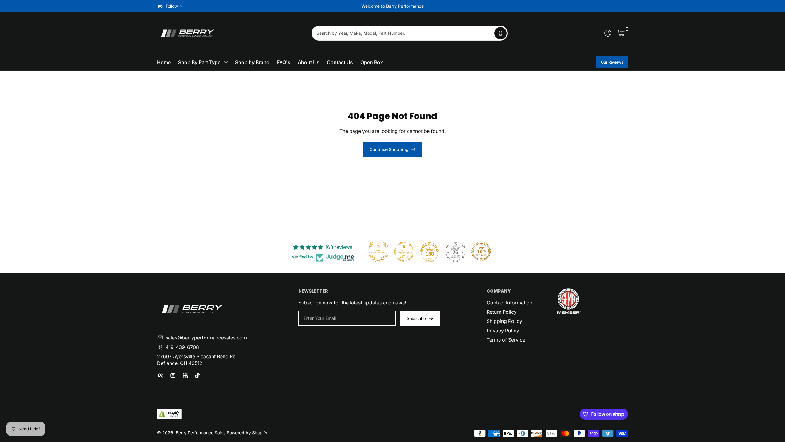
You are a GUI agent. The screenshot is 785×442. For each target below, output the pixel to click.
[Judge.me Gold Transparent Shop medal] (404, 252)
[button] (500, 33)
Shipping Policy (504, 321)
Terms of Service (506, 340)
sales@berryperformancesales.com (206, 338)
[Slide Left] (299, 6)
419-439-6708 (182, 347)
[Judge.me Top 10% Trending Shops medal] (481, 252)
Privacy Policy (503, 331)
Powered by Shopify (247, 432)
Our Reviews (612, 62)
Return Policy (502, 312)
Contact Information (509, 303)
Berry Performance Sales (200, 432)
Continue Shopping (389, 149)
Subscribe (416, 318)
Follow (172, 6)
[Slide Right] (486, 6)
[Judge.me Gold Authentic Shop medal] (378, 252)
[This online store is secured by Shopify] (169, 414)
